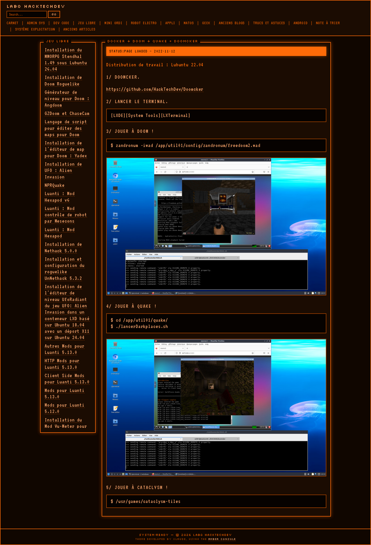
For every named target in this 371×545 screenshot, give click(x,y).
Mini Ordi (113, 23)
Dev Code (61, 23)
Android (300, 23)
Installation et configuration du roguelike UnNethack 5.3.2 (65, 268)
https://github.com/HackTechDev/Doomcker (154, 89)
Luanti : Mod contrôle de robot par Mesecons (66, 214)
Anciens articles (79, 29)
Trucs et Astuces (269, 23)
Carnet (12, 23)
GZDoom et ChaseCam (67, 113)
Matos (189, 23)
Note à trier (328, 23)
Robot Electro (144, 23)
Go (54, 14)
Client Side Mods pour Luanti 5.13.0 (67, 378)
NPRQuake (55, 185)
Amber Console (222, 539)
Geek (206, 23)
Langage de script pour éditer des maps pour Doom (66, 128)
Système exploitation (35, 29)
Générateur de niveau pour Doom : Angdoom (67, 98)
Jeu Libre (87, 23)
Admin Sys (36, 23)
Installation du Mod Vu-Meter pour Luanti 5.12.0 (66, 426)
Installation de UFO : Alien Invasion (63, 170)
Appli (170, 23)
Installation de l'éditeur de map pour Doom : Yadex (66, 149)
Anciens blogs (232, 23)
